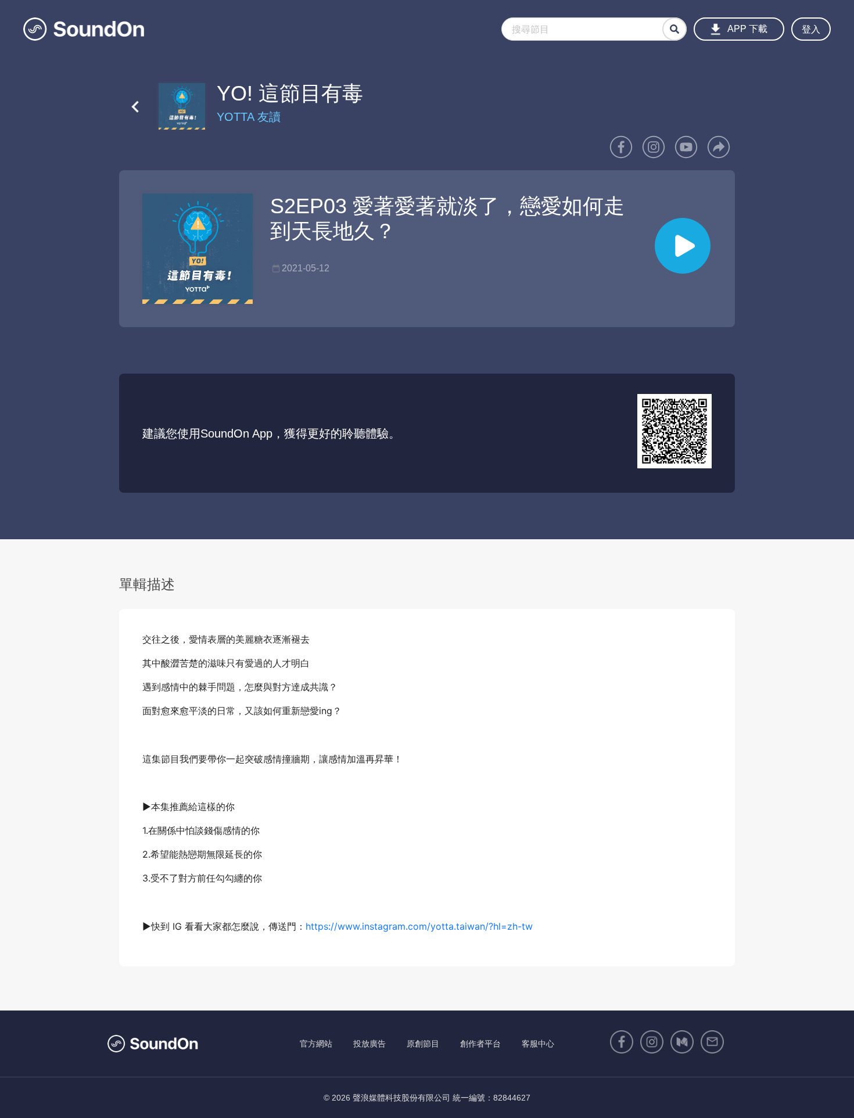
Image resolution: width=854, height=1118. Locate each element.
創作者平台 (480, 1043)
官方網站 (316, 1043)
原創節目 (423, 1043)
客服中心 (538, 1043)
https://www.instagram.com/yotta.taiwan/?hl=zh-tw (419, 926)
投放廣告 (369, 1043)
